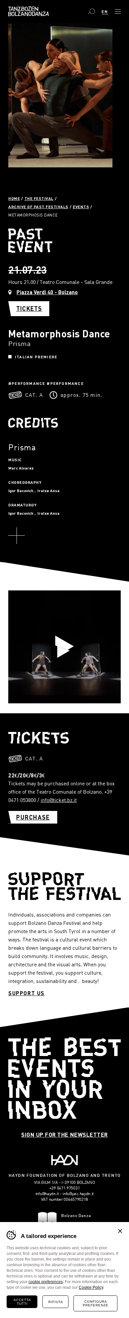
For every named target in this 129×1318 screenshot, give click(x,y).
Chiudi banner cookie (120, 1231)
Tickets (29, 308)
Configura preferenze (95, 1303)
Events (81, 206)
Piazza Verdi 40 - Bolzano (47, 292)
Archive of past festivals (38, 206)
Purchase (33, 817)
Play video (64, 647)
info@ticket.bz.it (59, 800)
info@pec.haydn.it (78, 1193)
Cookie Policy (91, 1287)
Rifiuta (55, 1302)
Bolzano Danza (28, 11)
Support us (26, 993)
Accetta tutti (22, 1301)
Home (14, 198)
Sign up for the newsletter (64, 1134)
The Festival (39, 198)
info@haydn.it (47, 1193)
